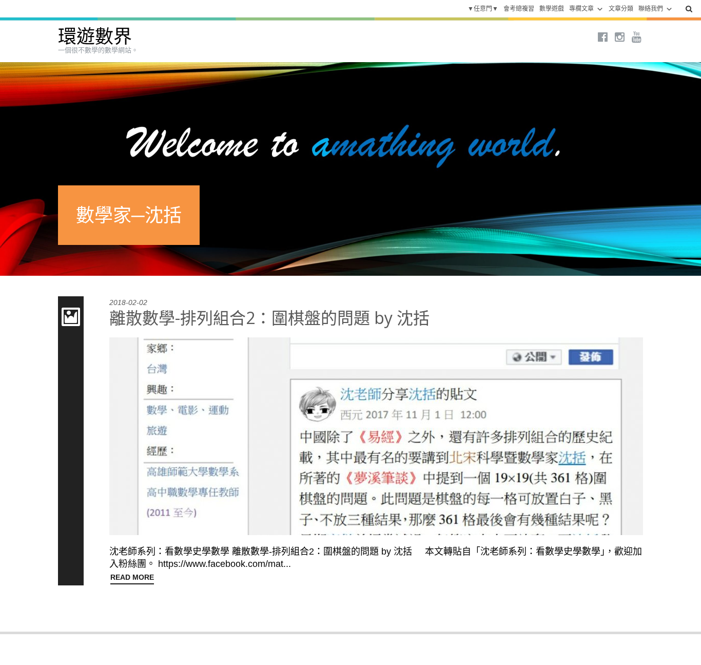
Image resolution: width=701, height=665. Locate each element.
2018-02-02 (128, 302)
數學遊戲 (551, 8)
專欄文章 (581, 8)
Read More (132, 577)
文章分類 (621, 8)
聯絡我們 (650, 8)
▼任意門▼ (483, 8)
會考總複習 (518, 8)
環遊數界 (95, 36)
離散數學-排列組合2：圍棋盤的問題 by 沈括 (269, 318)
